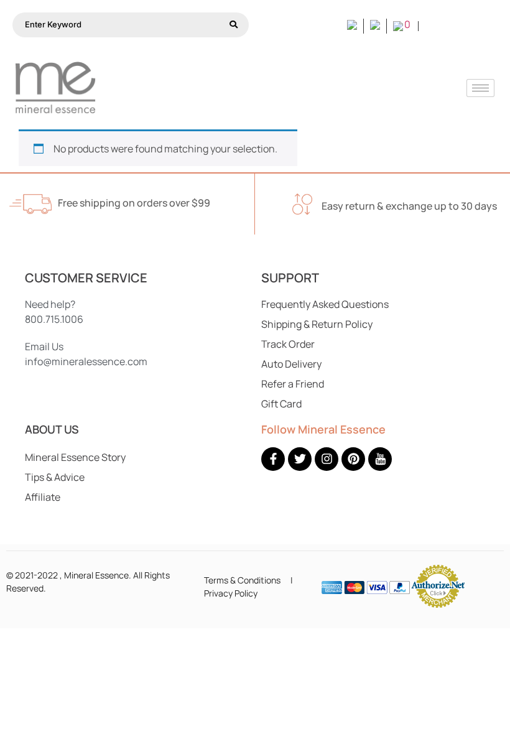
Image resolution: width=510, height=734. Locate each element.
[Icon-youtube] (380, 459)
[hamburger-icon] (480, 88)
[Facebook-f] (273, 459)
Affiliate (42, 497)
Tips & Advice (55, 477)
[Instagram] (326, 459)
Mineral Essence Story (75, 457)
